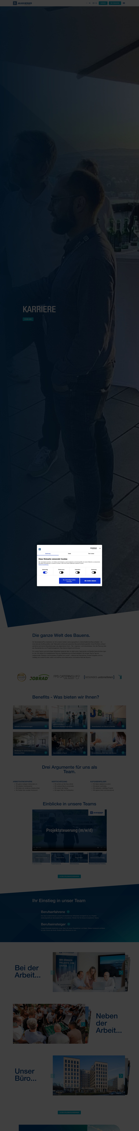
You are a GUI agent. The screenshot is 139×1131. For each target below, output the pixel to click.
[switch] (61, 572)
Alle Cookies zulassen (90, 581)
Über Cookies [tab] (91, 553)
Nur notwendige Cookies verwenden (69, 580)
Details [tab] (69, 553)
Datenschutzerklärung (43, 564)
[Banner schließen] (99, 548)
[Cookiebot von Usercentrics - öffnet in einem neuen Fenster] (90, 548)
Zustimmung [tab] (47, 553)
